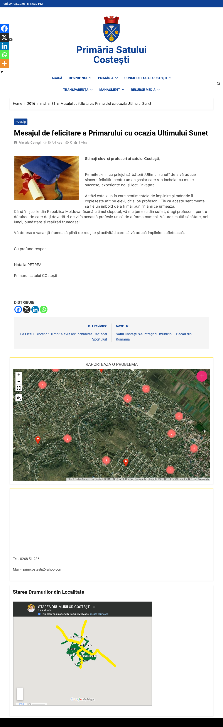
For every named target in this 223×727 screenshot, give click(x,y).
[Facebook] (18, 309)
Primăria (105, 78)
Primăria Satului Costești (111, 54)
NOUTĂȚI (20, 122)
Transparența (75, 90)
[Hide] (1, 72)
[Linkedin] (35, 309)
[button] (126, 462)
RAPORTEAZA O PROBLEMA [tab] (112, 364)
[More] (4, 63)
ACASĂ (57, 78)
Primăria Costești (30, 142)
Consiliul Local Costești (145, 78)
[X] (26, 309)
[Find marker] (18, 397)
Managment (109, 90)
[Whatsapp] (43, 309)
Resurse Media (143, 90)
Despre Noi (78, 78)
